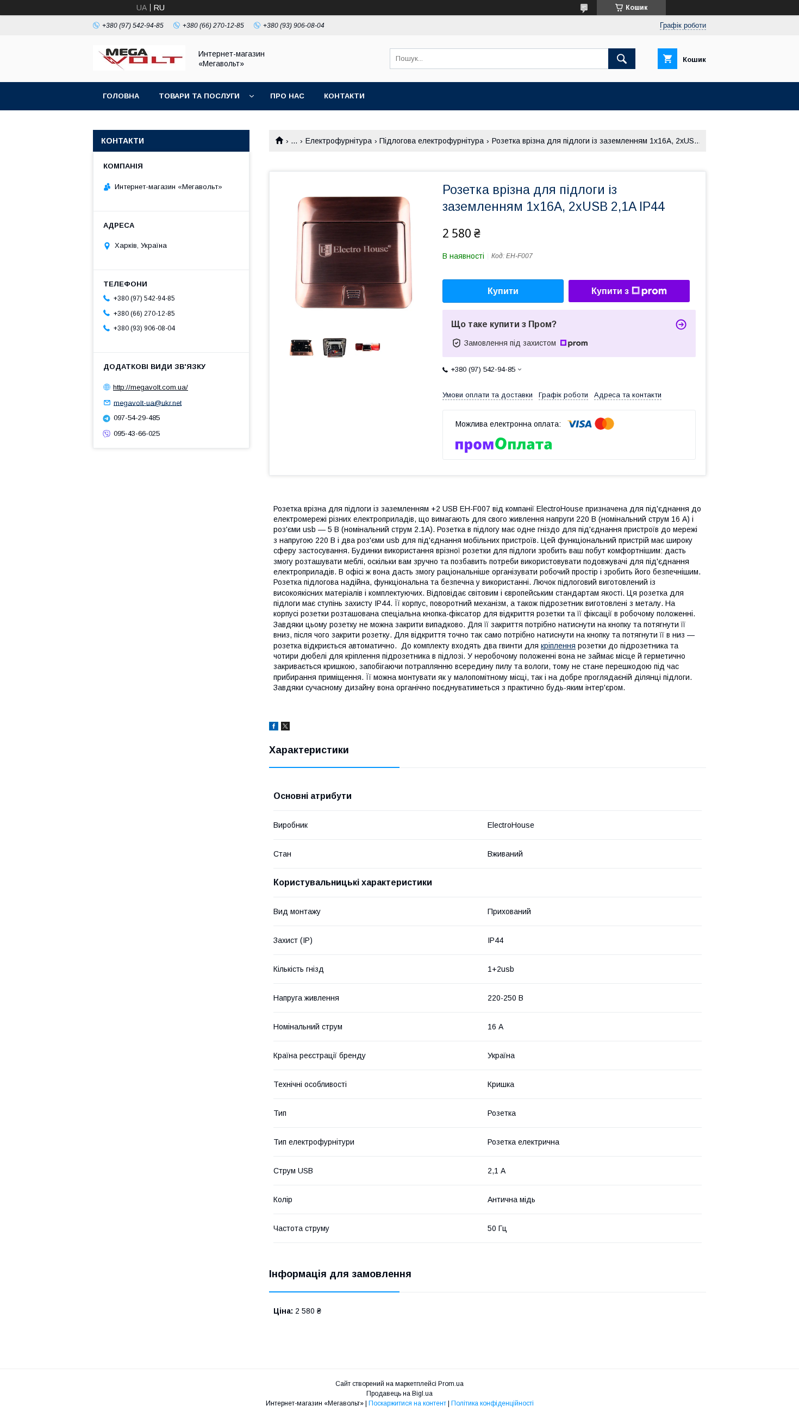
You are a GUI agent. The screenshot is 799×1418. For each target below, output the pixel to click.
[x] (285, 727)
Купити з (610, 291)
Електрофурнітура (338, 140)
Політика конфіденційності (492, 1403)
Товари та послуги (199, 96)
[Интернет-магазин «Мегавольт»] (139, 68)
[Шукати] (621, 58)
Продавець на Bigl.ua (399, 1393)
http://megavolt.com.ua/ (150, 387)
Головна (121, 96)
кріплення (558, 645)
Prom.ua (451, 1384)
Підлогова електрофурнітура (431, 140)
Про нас (287, 96)
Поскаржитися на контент (407, 1403)
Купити (503, 291)
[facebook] (273, 727)
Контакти (344, 96)
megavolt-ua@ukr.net (148, 402)
